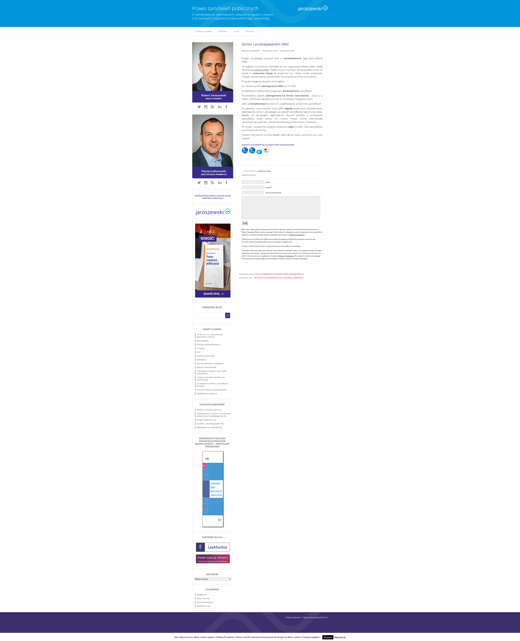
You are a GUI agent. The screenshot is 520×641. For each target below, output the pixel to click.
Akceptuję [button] (328, 637)
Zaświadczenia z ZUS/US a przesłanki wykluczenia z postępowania (213, 414)
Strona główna (203, 31)
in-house (201, 348)
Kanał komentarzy (205, 602)
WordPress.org (203, 606)
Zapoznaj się (340, 637)
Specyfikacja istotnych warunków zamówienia (211, 372)
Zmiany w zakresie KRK (207, 409)
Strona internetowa (273, 193)
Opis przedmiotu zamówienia (210, 363)
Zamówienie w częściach (208, 427)
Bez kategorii (202, 340)
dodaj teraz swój (264, 171)
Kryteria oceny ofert (206, 356)
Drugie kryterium (204, 419)
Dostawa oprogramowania (208, 344)
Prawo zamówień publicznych (225, 8)
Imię (268, 182)
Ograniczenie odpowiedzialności (315, 617)
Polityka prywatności (293, 617)
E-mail (269, 187)
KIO (198, 352)
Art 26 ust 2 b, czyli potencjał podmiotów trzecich (210, 335)
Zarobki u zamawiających (208, 423)
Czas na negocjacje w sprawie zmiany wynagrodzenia (279, 274)
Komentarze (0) (287, 50)
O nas (236, 31)
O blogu (222, 31)
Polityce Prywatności (297, 235)
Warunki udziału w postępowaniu (212, 389)
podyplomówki (260, 69)
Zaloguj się (202, 594)
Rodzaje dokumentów (206, 367)
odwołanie (201, 359)
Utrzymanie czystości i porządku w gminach (212, 384)
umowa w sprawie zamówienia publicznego (211, 378)
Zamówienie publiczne (207, 393)
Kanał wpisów (203, 598)
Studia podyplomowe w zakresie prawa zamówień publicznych (213, 196)
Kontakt (250, 31)
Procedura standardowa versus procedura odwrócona (278, 277)
